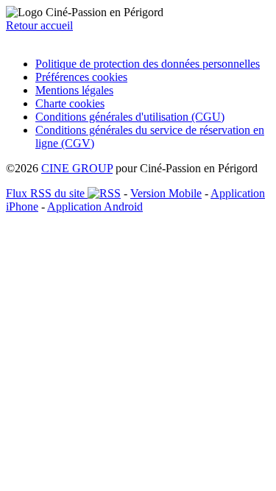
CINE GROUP (77, 168)
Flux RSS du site (47, 193)
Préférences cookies (81, 77)
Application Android (95, 206)
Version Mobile (166, 193)
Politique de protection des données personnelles (147, 63)
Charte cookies (70, 103)
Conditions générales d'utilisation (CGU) (129, 116)
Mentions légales (74, 90)
